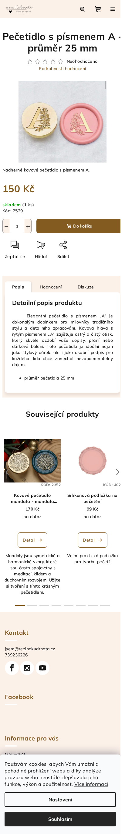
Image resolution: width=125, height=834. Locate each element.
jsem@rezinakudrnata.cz (30, 649)
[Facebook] (12, 668)
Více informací (91, 784)
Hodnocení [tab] (51, 287)
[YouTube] (42, 668)
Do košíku (82, 226)
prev (7, 472)
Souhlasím (60, 819)
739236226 (16, 655)
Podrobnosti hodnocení (62, 68)
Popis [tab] (18, 287)
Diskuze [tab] (86, 287)
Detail (29, 540)
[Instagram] (27, 668)
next (118, 472)
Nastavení (60, 800)
